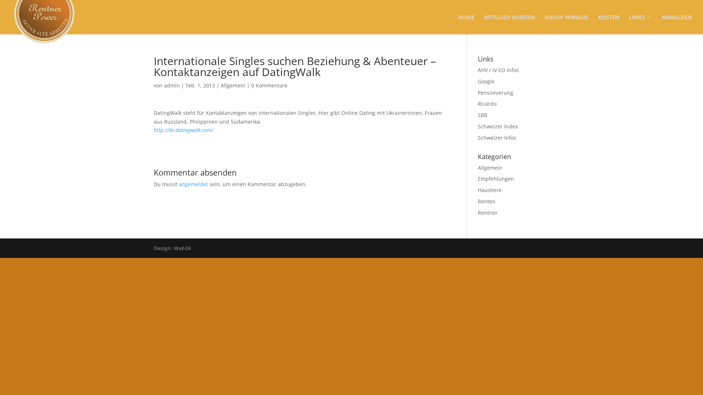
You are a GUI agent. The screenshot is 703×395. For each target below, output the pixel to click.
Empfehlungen (496, 178)
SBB (482, 115)
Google (486, 81)
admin (172, 85)
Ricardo (487, 103)
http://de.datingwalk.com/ (183, 130)
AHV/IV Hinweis (566, 18)
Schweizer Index (498, 126)
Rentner (488, 212)
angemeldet (193, 184)
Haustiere (490, 190)
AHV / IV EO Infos (498, 70)
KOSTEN (609, 18)
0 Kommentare (269, 85)
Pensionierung (495, 92)
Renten (486, 201)
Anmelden (677, 18)
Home (466, 18)
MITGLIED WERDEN (509, 18)
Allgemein (233, 85)
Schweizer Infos (497, 137)
